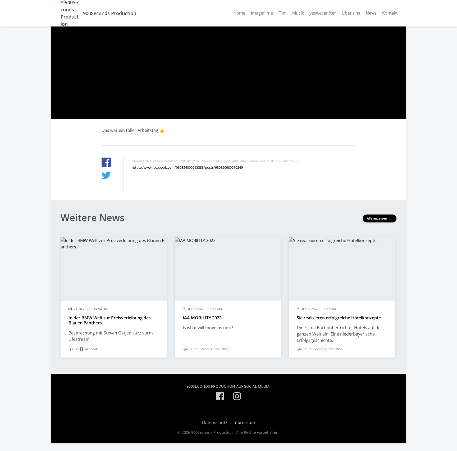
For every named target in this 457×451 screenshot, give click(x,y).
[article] (114, 297)
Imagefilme (262, 13)
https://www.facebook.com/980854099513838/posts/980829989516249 (187, 167)
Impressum (243, 422)
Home (239, 13)
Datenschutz (214, 422)
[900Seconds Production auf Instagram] (237, 397)
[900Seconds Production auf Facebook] (220, 397)
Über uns (351, 13)
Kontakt (390, 13)
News (371, 13)
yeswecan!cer (322, 13)
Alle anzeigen (377, 218)
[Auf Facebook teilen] (106, 163)
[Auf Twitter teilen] (106, 176)
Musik (298, 13)
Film (282, 13)
